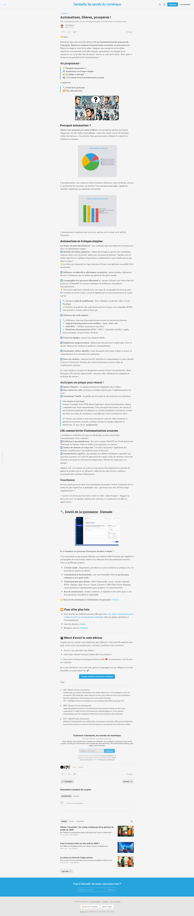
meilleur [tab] (64, 821)
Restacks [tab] (76, 796)
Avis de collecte (115, 902)
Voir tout (65, 871)
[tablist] (70, 796)
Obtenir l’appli (107, 907)
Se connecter (185, 4)
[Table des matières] (2, 458)
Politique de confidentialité (106, 759)
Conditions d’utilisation (107, 755)
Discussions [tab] (80, 821)
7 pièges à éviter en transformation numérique (84, 617)
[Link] (57, 63)
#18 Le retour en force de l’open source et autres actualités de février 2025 (86, 860)
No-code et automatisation (119, 614)
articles (82, 624)
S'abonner (172, 4)
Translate (64, 13)
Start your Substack (91, 907)
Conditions (105, 902)
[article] (97, 832)
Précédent (69, 781)
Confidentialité (95, 902)
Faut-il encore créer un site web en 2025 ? (80, 843)
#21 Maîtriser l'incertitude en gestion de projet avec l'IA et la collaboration (86, 832)
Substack (83, 912)
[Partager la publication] (164, 4)
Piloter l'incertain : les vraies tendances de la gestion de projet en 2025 (86, 828)
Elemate (115, 599)
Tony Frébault (69, 25)
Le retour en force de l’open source (76, 857)
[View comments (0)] (69, 32)
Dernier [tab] (71, 821)
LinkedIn (84, 627)
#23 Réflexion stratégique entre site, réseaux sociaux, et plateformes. (84, 846)
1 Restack (80, 767)
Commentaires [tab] (66, 796)
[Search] (160, 4)
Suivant (126, 781)
